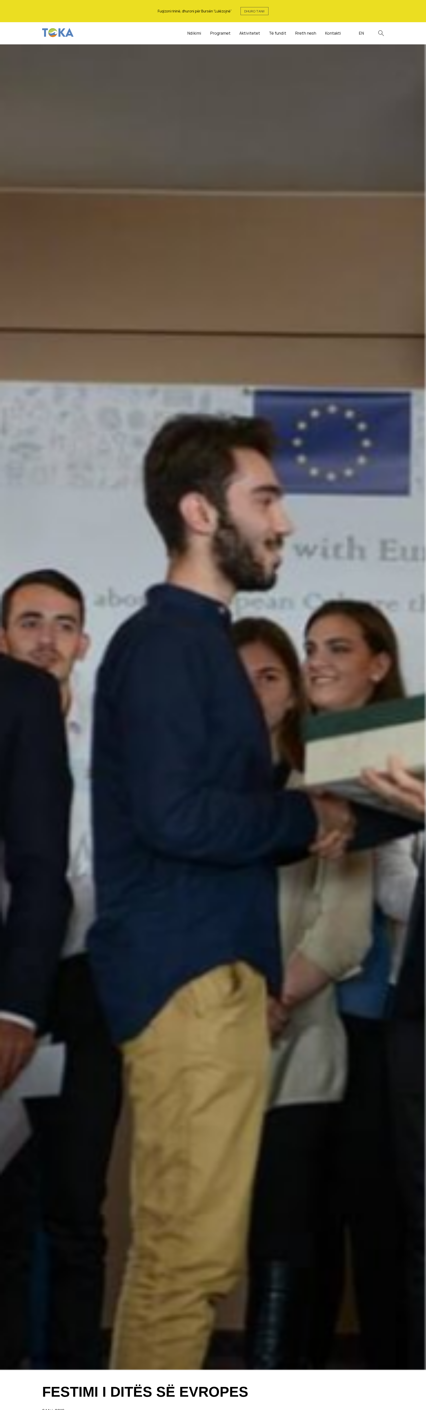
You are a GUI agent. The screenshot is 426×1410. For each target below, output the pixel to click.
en (361, 33)
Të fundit (277, 33)
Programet (220, 33)
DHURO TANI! (254, 11)
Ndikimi (194, 33)
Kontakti (333, 33)
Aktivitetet (249, 33)
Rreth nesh (305, 33)
